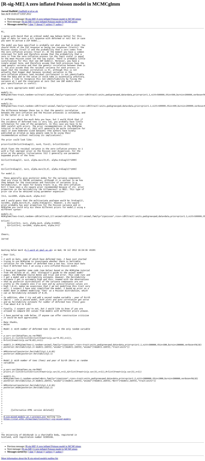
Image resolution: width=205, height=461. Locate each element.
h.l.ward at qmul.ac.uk (38, 250)
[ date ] (31, 24)
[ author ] (58, 24)
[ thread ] (39, 24)
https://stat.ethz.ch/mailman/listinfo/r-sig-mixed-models (37, 419)
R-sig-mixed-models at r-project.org (25, 417)
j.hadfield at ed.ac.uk (28, 11)
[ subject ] (49, 24)
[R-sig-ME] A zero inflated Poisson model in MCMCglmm (53, 19)
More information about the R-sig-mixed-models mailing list (29, 458)
